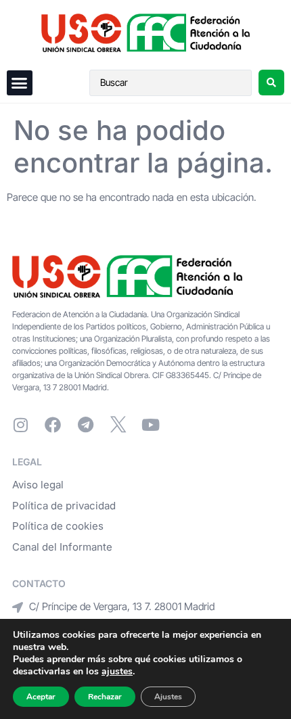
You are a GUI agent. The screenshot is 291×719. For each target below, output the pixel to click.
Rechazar (105, 696)
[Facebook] (53, 425)
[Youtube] (150, 425)
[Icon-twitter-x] (118, 425)
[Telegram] (85, 425)
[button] (19, 83)
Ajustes (168, 696)
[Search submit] (271, 82)
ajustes (117, 672)
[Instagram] (20, 425)
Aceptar (40, 696)
